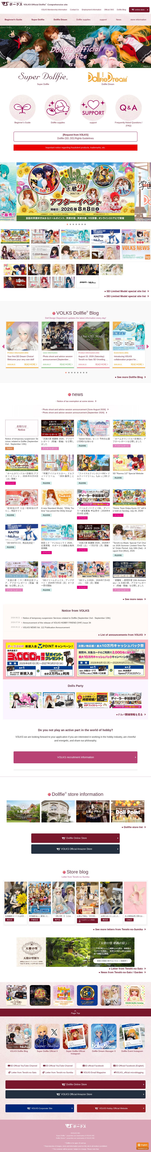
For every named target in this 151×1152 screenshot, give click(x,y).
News (118, 19)
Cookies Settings (30, 1141)
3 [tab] (73, 224)
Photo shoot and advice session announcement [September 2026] (73, 412)
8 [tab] (86, 372)
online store (140, 10)
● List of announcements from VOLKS (120, 655)
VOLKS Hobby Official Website (113, 1129)
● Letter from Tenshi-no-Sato (126, 989)
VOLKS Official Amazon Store (76, 870)
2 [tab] (70, 224)
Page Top (75, 1034)
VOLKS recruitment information (75, 778)
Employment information (91, 10)
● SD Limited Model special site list (125, 291)
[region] (30, 1122)
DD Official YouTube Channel (59, 1086)
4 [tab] (76, 224)
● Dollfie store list (132, 848)
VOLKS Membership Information (54, 10)
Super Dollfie (37, 19)
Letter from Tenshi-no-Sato (23, 1093)
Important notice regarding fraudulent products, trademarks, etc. (75, 147)
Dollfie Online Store (76, 859)
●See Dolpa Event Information (125, 735)
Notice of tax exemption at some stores (75, 401)
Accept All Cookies (30, 1133)
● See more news (133, 620)
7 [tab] (85, 224)
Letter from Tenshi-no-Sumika (59, 1093)
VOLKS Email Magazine (94, 1093)
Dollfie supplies (83, 19)
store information (138, 19)
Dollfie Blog (121, 10)
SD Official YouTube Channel (23, 1086)
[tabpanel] (75, 191)
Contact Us (74, 10)
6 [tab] (82, 224)
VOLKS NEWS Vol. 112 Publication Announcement (46, 648)
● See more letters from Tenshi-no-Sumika (118, 950)
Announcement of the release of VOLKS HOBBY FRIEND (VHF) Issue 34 (57, 643)
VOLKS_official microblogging (129, 1093)
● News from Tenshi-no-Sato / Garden (121, 993)
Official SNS (109, 10)
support (103, 19)
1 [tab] (67, 224)
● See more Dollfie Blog (129, 377)
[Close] (54, 1099)
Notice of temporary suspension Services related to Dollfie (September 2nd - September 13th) (66, 639)
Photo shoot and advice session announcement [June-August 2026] (74, 409)
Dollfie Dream (60, 19)
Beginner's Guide (13, 19)
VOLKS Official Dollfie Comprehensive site (46, 4)
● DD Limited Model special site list (125, 296)
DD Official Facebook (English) (129, 1086)
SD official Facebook (94, 1086)
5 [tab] (79, 224)
